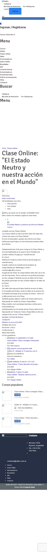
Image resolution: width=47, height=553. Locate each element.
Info (1, 67)
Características (6, 69)
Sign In (20, 549)
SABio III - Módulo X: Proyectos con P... (22, 351)
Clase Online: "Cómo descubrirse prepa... (23, 364)
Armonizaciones (6, 75)
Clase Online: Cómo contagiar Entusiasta (23, 340)
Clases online (5, 54)
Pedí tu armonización (8, 77)
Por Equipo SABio (14, 369)
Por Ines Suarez (13, 346)
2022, (4, 148)
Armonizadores (6, 59)
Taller (2, 56)
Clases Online (12, 148)
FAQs (2, 80)
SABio (2, 51)
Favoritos (10, 34)
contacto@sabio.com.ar (16, 461)
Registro (13, 549)
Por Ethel (11, 359)
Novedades (4, 64)
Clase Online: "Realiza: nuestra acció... (22, 375)
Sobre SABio (5, 62)
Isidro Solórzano (8, 198)
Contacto (3, 82)
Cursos (3, 34)
